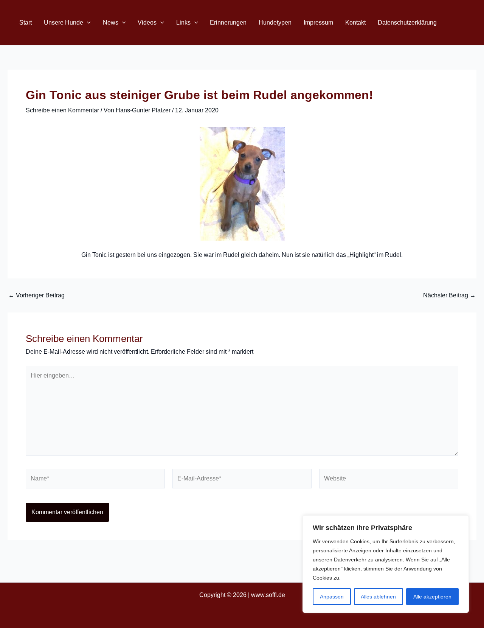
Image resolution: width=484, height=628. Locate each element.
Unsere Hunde (63, 22)
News (110, 22)
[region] (385, 564)
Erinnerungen (228, 22)
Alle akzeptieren (432, 597)
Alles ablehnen (378, 597)
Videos (147, 22)
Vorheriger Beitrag (36, 295)
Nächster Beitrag (449, 295)
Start (25, 22)
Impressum (318, 22)
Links (183, 22)
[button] (87, 22)
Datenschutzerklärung (407, 22)
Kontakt (355, 22)
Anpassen (332, 597)
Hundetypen (275, 22)
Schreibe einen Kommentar (62, 110)
